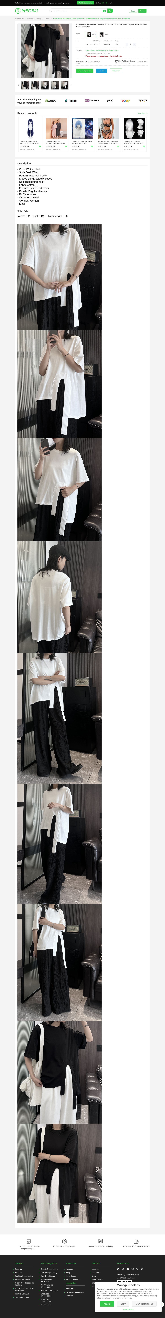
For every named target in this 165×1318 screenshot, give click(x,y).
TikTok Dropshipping (49, 1273)
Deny (123, 1304)
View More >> (143, 113)
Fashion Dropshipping (24, 1276)
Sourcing (18, 1269)
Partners (69, 1296)
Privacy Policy (128, 1309)
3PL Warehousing (22, 1297)
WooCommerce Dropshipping (47, 1286)
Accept (107, 1304)
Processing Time (80, 62)
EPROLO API (46, 1305)
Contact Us (96, 1273)
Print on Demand (22, 1294)
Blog (68, 1273)
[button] (127, 44)
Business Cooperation (75, 1292)
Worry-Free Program (23, 1279)
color (78, 33)
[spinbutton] (131, 44)
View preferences (144, 1304)
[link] (19, 18)
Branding (18, 1273)
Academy (70, 1269)
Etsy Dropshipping (48, 1276)
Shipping (79, 50)
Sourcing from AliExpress (46, 1280)
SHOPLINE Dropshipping (46, 1300)
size (77, 41)
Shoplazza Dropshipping (46, 1295)
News (94, 1276)
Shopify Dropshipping (49, 1269)
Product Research (73, 1279)
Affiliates (69, 1289)
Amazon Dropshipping (49, 1290)
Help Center (71, 1276)
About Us (95, 1269)
